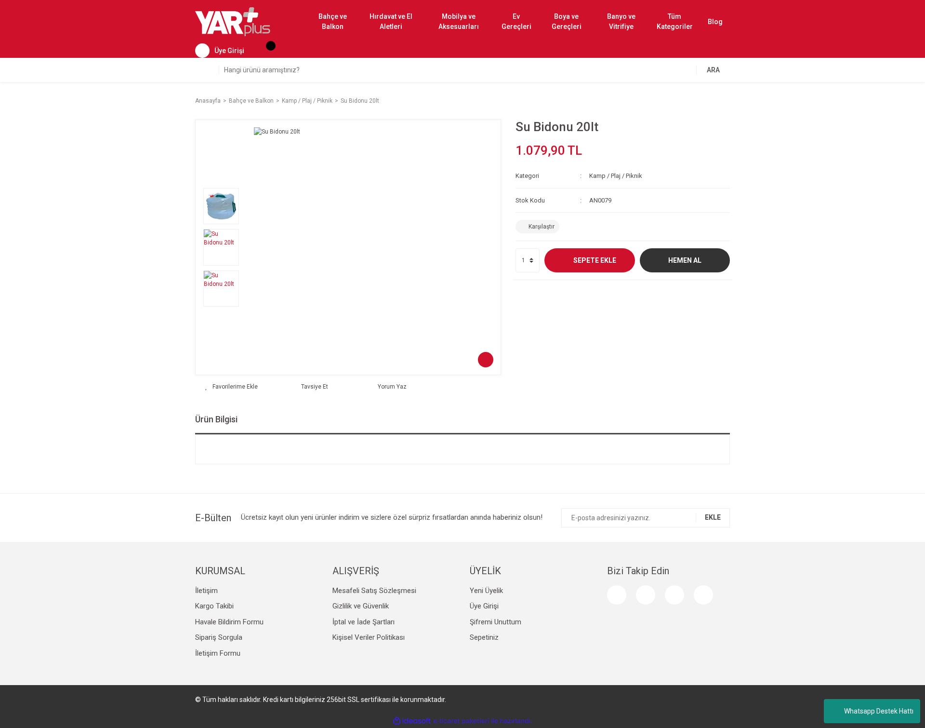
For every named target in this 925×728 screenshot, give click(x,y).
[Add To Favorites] (231, 386)
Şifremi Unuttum (495, 622)
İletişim (206, 590)
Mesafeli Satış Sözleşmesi (374, 590)
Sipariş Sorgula (218, 637)
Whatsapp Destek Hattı (878, 711)
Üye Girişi (484, 606)
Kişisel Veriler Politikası (368, 637)
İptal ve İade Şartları (363, 622)
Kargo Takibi (214, 606)
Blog (715, 22)
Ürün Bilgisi (216, 419)
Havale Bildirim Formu (229, 622)
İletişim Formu (217, 653)
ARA (713, 70)
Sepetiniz (484, 637)
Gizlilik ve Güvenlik (360, 606)
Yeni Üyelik (486, 590)
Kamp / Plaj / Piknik (615, 175)
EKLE (713, 517)
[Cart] (266, 50)
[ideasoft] (412, 721)
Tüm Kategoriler (675, 21)
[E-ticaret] (461, 721)
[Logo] (232, 21)
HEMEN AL (684, 260)
